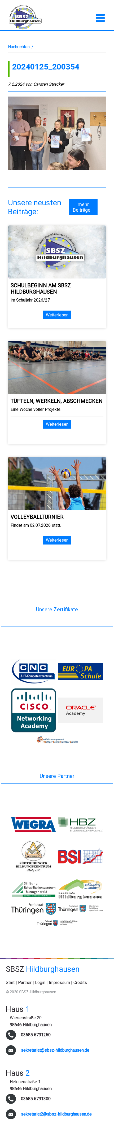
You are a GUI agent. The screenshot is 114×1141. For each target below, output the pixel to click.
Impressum (59, 982)
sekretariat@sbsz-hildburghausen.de (55, 1050)
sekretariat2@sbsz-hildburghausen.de (56, 1114)
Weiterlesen (57, 314)
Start (10, 982)
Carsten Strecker (48, 84)
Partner (25, 982)
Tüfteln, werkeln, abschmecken (57, 401)
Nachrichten (19, 46)
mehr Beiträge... (83, 207)
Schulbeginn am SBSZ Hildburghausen (41, 288)
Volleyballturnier (37, 517)
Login (40, 982)
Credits (80, 982)
